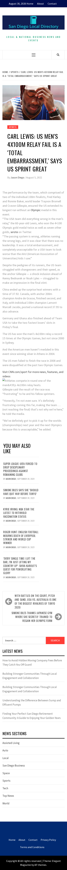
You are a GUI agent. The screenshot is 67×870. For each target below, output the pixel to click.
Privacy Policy (48, 839)
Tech (5, 788)
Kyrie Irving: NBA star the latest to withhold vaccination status (18, 513)
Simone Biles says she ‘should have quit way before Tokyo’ (21, 492)
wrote (14, 232)
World (5, 803)
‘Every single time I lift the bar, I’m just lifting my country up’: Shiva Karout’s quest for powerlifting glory (20, 566)
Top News (8, 796)
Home (30, 3)
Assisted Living (11, 743)
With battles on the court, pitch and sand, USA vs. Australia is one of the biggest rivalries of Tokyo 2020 (35, 601)
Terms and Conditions (32, 847)
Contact (52, 3)
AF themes (40, 864)
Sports (13, 127)
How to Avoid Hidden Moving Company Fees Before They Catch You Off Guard (32, 662)
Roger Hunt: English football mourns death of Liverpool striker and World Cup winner (20, 537)
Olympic (35, 210)
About (40, 3)
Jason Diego (18, 177)
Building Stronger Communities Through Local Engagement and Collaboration (29, 676)
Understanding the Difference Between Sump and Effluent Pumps (31, 702)
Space (6, 773)
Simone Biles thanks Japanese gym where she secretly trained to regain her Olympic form (32, 617)
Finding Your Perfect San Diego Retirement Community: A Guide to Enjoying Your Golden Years (31, 716)
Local (5, 758)
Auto (5, 750)
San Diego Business (13, 765)
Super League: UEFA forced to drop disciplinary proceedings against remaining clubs (20, 469)
